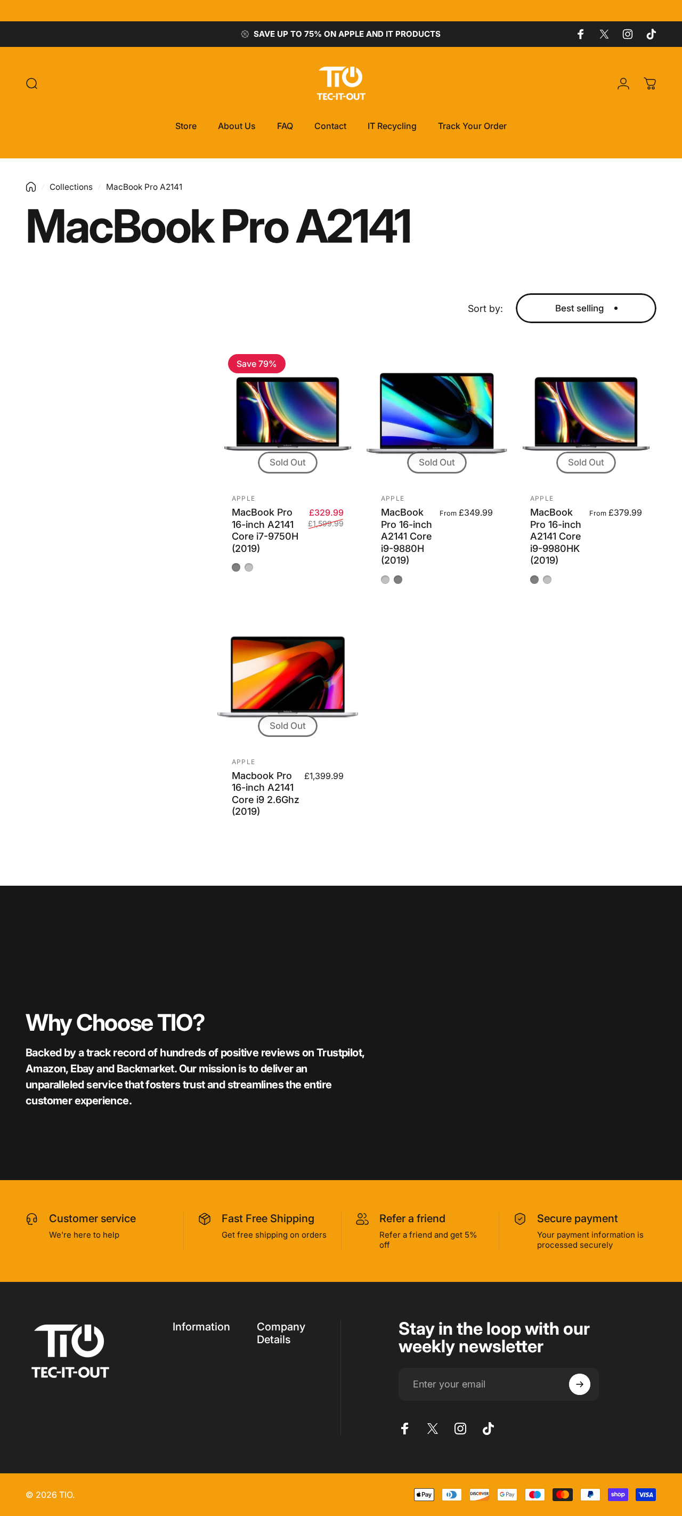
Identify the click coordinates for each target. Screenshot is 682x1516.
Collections (71, 187)
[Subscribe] (579, 1384)
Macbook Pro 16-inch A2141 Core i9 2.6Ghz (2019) (265, 793)
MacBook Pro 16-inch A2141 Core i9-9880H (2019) (406, 536)
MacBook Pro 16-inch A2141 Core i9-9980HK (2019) (555, 536)
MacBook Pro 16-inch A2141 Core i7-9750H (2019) (265, 530)
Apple (243, 498)
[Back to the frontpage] (31, 186)
